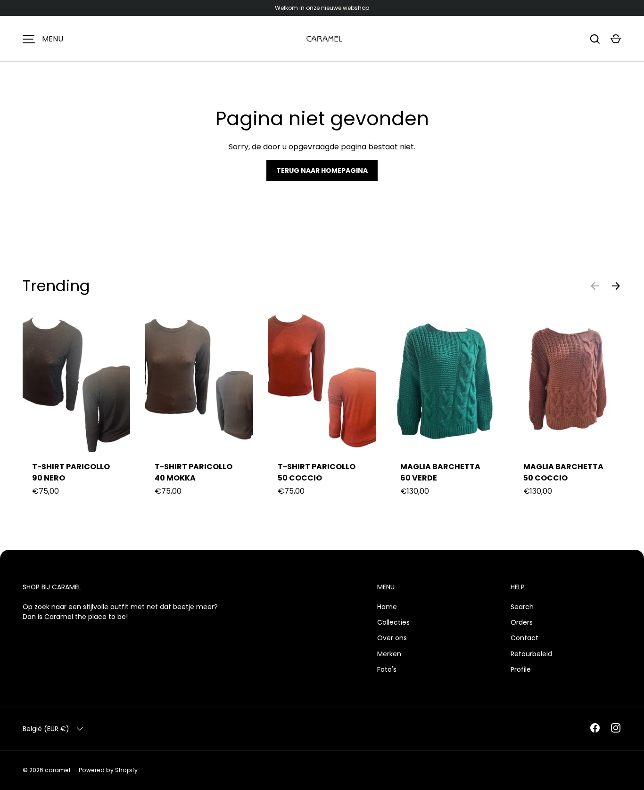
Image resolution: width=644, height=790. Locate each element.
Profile (521, 669)
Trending (56, 285)
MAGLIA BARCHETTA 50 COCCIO (563, 472)
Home (387, 606)
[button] (615, 39)
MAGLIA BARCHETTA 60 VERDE (440, 472)
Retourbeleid (531, 654)
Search (522, 606)
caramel (57, 770)
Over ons (392, 638)
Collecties (393, 622)
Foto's (386, 669)
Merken (389, 654)
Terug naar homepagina (322, 170)
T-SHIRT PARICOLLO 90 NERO (71, 472)
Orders (522, 622)
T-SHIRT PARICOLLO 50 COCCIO (316, 472)
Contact (524, 638)
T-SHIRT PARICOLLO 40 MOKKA (193, 472)
